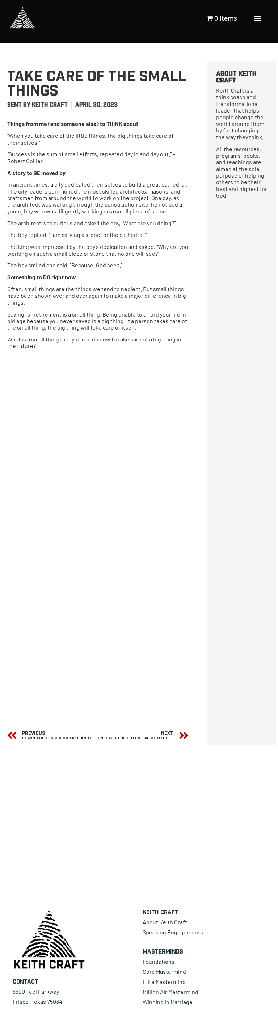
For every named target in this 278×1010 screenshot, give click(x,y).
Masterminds (163, 951)
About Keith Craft (165, 921)
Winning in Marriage (168, 1001)
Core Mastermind (164, 971)
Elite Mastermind (164, 981)
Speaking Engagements (173, 932)
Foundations (158, 961)
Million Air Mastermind (170, 991)
